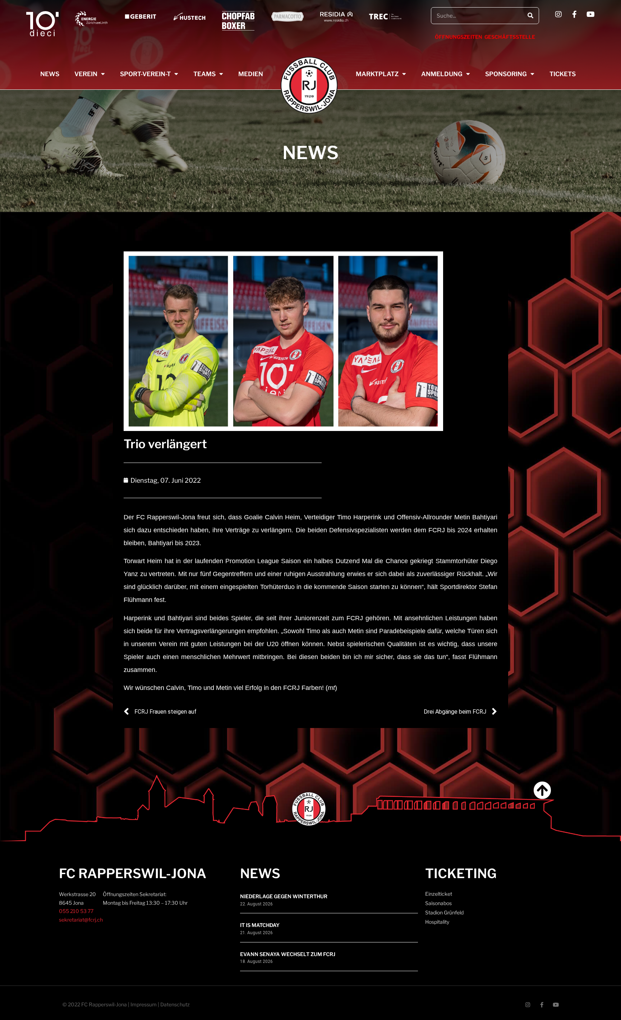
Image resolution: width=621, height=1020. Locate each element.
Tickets (562, 74)
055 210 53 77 (76, 911)
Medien (250, 74)
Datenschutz (175, 1004)
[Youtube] (591, 14)
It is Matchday (260, 925)
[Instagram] (558, 14)
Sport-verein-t (145, 74)
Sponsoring (506, 74)
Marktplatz (377, 74)
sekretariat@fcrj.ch (81, 920)
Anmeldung (442, 74)
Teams (204, 74)
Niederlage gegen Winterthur (283, 896)
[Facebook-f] (574, 14)
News (49, 74)
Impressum (143, 1004)
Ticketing (461, 873)
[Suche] (530, 16)
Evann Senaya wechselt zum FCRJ (287, 954)
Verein (85, 74)
